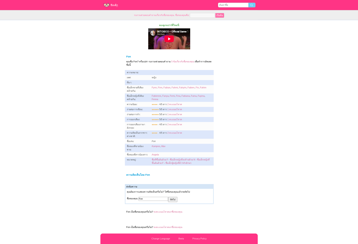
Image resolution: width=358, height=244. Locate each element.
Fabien (191, 87)
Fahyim (182, 87)
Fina (178, 96)
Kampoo (156, 146)
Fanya (165, 96)
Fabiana (186, 96)
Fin (197, 87)
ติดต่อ (181, 238)
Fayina (201, 96)
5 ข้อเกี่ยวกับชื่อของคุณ (182, 61)
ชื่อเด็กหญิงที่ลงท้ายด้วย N (182, 159)
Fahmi (175, 87)
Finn (160, 87)
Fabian (166, 87)
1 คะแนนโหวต (174, 109)
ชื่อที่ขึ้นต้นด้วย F (160, 159)
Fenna (155, 99)
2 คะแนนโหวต (174, 104)
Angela (155, 154)
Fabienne (156, 96)
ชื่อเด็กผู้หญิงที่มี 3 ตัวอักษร (178, 163)
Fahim (203, 87)
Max (163, 146)
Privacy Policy (199, 238)
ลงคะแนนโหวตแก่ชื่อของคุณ (168, 212)
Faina (194, 96)
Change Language (160, 238)
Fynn (154, 87)
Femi (172, 96)
